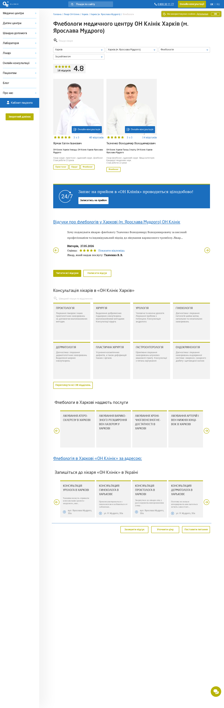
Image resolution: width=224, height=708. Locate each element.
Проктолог (60, 167)
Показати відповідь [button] (111, 250)
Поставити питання (196, 529)
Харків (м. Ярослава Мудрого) (105, 14)
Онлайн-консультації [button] (192, 4)
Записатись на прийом (93, 200)
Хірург (74, 167)
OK (215, 14)
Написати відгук (97, 273)
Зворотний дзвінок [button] (20, 117)
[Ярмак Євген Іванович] (78, 126)
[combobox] (184, 50)
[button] (90, 4)
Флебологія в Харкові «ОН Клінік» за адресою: (97, 459)
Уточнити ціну (165, 529)
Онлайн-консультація (89, 129)
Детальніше (202, 14)
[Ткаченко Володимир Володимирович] (131, 126)
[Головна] (10, 4)
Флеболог (88, 167)
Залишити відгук (134, 529)
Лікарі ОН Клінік (71, 14)
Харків (85, 14)
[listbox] (78, 50)
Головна (57, 14)
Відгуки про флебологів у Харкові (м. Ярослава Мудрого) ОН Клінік (116, 222)
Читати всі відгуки (67, 273)
